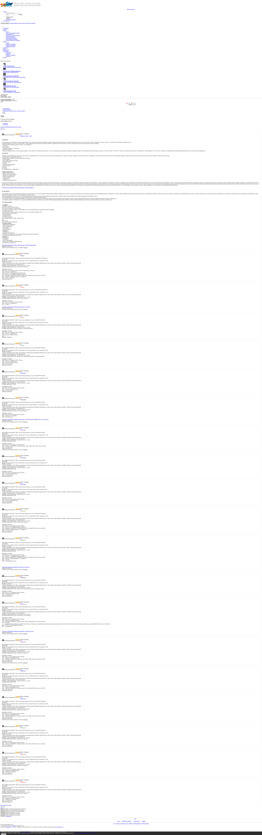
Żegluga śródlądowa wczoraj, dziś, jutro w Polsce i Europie (22, 23)
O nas (118, 821)
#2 (20, 254)
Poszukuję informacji (10, 36)
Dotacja (5, 49)
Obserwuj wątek (4, 126)
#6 (20, 372)
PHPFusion (8, 827)
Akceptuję (4, 834)
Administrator (8, 816)
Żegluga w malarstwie (11, 44)
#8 (20, 428)
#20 (21, 781)
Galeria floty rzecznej (10, 46)
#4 (20, 316)
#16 (21, 669)
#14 (21, 603)
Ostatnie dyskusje (10, 34)
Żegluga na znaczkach (11, 45)
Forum (4, 30)
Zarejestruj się (6, 20)
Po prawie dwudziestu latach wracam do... (12, 67)
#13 (21, 576)
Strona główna (6, 108)
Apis (135, 818)
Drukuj (9, 126)
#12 (21, 539)
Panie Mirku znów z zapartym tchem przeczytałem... (14, 77)
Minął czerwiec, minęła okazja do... (11, 72)
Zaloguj (5, 11)
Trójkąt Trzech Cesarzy (8, 66)
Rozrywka (8, 56)
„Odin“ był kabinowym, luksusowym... (11, 92)
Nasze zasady (136, 821)
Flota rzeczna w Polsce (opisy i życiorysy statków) (14, 110)
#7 (20, 398)
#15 (21, 640)
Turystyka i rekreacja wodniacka (13, 40)
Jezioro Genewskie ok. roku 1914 (11, 76)
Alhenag (118, 823)
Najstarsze (5, 123)
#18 (21, 726)
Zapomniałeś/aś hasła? (11, 19)
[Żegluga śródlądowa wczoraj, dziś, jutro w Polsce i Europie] (21, 6)
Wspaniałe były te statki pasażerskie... (11, 87)
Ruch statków (6, 50)
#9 (20, 456)
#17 (21, 697)
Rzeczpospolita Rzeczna (11, 38)
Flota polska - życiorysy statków (13, 35)
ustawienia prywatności (25, 832)
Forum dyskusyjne (7, 109)
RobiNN (14, 825)
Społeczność (6, 51)
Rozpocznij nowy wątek (16, 126)
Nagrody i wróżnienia (10, 55)
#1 (20, 135)
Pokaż (20, 14)
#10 (21, 483)
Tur (4, 112)
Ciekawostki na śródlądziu (11, 39)
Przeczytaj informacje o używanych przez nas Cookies (85, 833)
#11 (21, 509)
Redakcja (8, 53)
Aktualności (5, 28)
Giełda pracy (6, 47)
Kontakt (143, 821)
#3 (20, 286)
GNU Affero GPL (58, 827)
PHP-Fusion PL (145, 823)
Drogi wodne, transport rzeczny (13, 33)
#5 (20, 344)
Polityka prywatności (126, 821)
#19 (21, 753)
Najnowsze (5, 124)
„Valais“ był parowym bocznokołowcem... (12, 82)
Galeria (4, 41)
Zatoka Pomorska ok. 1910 (9, 85)
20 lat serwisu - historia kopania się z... (12, 71)
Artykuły (5, 29)
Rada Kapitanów (137, 823)
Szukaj (4, 57)
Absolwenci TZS (124, 823)
